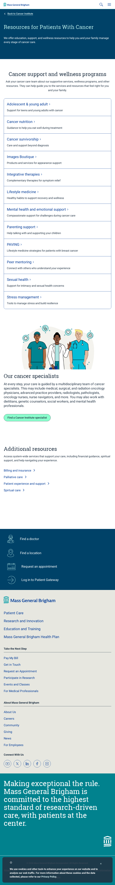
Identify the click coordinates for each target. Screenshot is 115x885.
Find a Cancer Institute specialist (27, 417)
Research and (23, 621)
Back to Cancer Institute (20, 13)
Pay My (11, 658)
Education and (22, 629)
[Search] (101, 4)
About (10, 712)
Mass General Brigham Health (31, 637)
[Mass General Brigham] (16, 4)
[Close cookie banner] (100, 864)
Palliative (13, 477)
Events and (17, 684)
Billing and (17, 470)
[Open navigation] (109, 4)
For (13, 745)
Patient (14, 613)
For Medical (21, 691)
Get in (12, 664)
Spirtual (12, 490)
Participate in (19, 678)
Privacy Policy (48, 876)
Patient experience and (25, 483)
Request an (20, 671)
